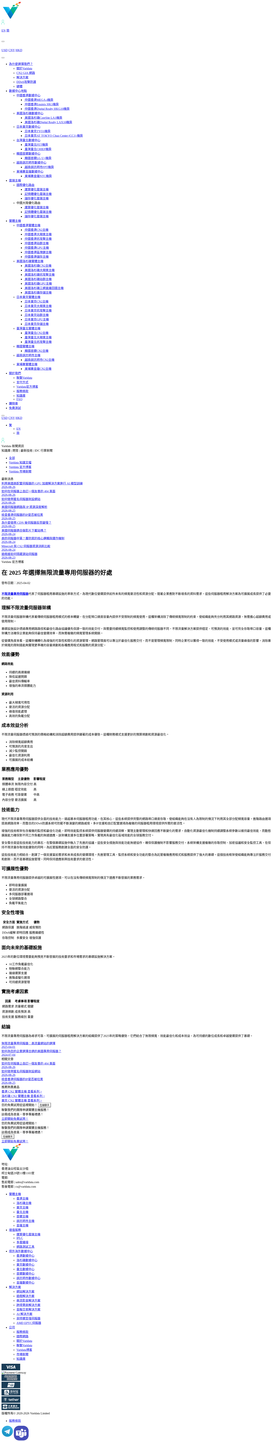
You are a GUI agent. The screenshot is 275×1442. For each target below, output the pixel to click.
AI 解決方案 (24, 1314)
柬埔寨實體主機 (26, 364)
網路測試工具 (25, 1246)
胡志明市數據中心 (28, 1278)
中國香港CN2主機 (36, 229)
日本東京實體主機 (28, 297)
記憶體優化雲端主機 (38, 194)
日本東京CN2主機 (36, 301)
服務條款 (22, 391)
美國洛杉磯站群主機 (38, 279)
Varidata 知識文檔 (20, 462)
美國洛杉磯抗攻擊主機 (39, 274)
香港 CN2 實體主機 (21, 1091)
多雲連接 (22, 1242)
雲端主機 (15, 180)
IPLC (19, 1238)
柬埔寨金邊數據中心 (29, 171)
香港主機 (22, 1198)
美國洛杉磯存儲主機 (38, 292)
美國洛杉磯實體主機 (29, 261)
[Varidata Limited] (24, 18)
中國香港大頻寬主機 (38, 234)
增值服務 (15, 1230)
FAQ (19, 399)
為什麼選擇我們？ (21, 64)
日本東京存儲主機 (36, 324)
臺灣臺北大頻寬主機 (38, 337)
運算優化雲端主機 (36, 189)
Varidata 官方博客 (20, 467)
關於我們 (15, 373)
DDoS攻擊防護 (26, 81)
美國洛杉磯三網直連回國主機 (44, 288)
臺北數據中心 (25, 1269)
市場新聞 (22, 1354)
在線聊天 (44, 1105)
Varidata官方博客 (27, 386)
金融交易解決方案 (28, 1309)
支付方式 (22, 382)
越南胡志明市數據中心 (31, 162)
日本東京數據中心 (28, 126)
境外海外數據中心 (21, 1251)
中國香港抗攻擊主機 (38, 238)
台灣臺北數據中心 (28, 140)
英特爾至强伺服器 (28, 1318)
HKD (19, 50)
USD (4, 50)
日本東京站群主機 (36, 315)
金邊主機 (22, 1225)
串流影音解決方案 (28, 1300)
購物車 (13, 403)
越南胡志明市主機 (28, 355)
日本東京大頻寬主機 (38, 306)
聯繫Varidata (24, 377)
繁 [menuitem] (10, 425)
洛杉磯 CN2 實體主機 (23, 1096)
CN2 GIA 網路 (25, 73)
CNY (11, 50)
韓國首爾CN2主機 (36, 350)
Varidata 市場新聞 (20, 471)
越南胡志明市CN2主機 (39, 359)
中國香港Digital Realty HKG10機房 (47, 108)
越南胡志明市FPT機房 (39, 167)
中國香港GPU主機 (36, 247)
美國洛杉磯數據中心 (29, 113)
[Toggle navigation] (2, 57)
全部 (12, 458)
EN (3, 30)
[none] (141, 429)
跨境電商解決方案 (28, 1305)
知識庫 (20, 395)
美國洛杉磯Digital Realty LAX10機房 (48, 122)
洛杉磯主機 (23, 1203)
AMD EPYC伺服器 (28, 1323)
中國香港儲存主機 (36, 256)
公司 (12, 1327)
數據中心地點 (18, 90)
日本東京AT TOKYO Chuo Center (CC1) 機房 (53, 135)
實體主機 (15, 220)
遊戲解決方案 (25, 1296)
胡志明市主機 (25, 1221)
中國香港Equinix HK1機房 (41, 104)
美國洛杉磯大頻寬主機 (39, 270)
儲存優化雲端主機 (36, 198)
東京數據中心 (25, 1264)
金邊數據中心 (25, 1282)
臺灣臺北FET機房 (36, 144)
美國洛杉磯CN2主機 (37, 265)
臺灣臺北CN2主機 (36, 332)
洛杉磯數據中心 (26, 1260)
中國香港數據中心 (28, 95)
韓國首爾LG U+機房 (37, 158)
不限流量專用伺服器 (14, 593)
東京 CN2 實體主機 (21, 1100)
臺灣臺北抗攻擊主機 (38, 341)
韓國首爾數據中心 (28, 153)
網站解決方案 (25, 1291)
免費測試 (15, 408)
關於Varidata (24, 68)
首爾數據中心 (25, 1273)
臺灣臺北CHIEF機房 (37, 149)
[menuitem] (10, 425)
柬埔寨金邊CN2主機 (37, 368)
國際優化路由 (25, 185)
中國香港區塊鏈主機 (38, 252)
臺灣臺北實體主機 (28, 328)
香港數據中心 (25, 1255)
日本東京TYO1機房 (37, 131)
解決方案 (22, 77)
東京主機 (22, 1207)
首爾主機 (22, 1216)
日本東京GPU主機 (36, 319)
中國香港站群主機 (36, 243)
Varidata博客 (24, 1349)
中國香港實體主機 (28, 225)
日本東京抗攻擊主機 (38, 310)
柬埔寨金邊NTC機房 (38, 176)
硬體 (19, 86)
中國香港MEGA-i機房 (38, 99)
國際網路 (22, 1336)
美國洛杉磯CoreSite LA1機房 (43, 117)
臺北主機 (22, 1212)
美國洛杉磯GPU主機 (38, 283)
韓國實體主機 (25, 346)
